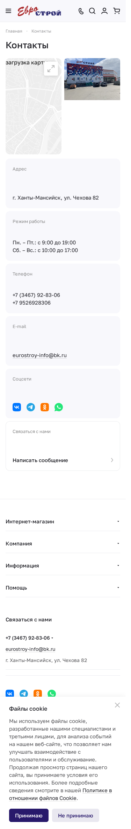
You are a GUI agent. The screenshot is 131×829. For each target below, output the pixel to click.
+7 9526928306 (32, 302)
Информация (22, 565)
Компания (19, 543)
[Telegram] (31, 407)
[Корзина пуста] (116, 10)
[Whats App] (58, 407)
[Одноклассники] (45, 407)
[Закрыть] (117, 705)
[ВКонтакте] (17, 407)
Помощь (16, 587)
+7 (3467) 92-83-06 (36, 295)
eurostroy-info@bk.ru (40, 355)
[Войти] (104, 10)
